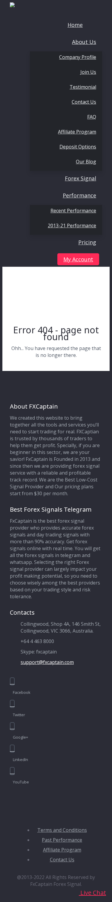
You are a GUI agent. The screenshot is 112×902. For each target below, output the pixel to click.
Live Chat (92, 893)
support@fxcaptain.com (47, 662)
